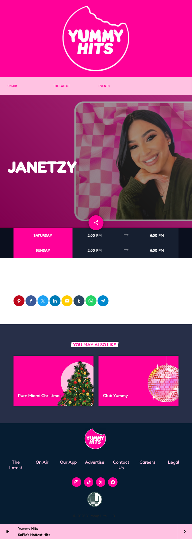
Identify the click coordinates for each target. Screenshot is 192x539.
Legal (173, 462)
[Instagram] (76, 482)
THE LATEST (61, 86)
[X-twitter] (100, 482)
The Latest (15, 464)
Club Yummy (115, 395)
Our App (68, 462)
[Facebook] (112, 482)
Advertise (94, 462)
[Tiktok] (88, 482)
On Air (42, 462)
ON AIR (12, 86)
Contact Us (121, 464)
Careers (147, 462)
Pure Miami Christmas (40, 395)
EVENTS (104, 86)
